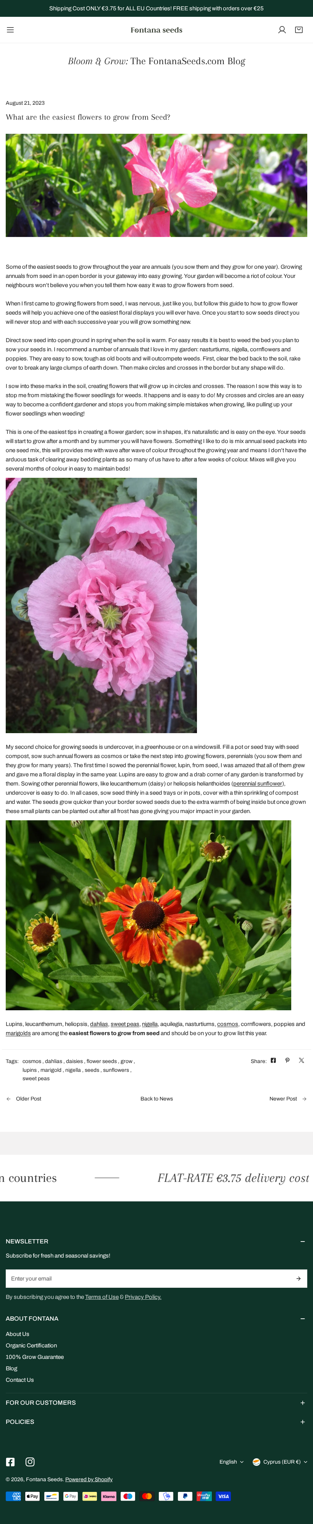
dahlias (99, 1024)
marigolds (18, 1033)
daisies (74, 1061)
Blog (11, 1368)
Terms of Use (102, 1297)
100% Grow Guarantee (35, 1357)
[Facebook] (10, 1462)
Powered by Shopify (89, 1479)
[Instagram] (30, 1462)
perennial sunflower (257, 784)
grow (126, 1061)
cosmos (227, 1024)
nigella (150, 1024)
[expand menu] (10, 29)
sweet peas (125, 1024)
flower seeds (102, 1061)
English (228, 1462)
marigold (50, 1070)
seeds (92, 1070)
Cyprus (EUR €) (282, 1462)
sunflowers (116, 1070)
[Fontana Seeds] (156, 29)
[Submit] (298, 1278)
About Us (17, 1334)
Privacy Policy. (143, 1297)
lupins (30, 1070)
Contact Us (20, 1380)
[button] (298, 29)
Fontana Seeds (44, 1479)
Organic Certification (31, 1345)
